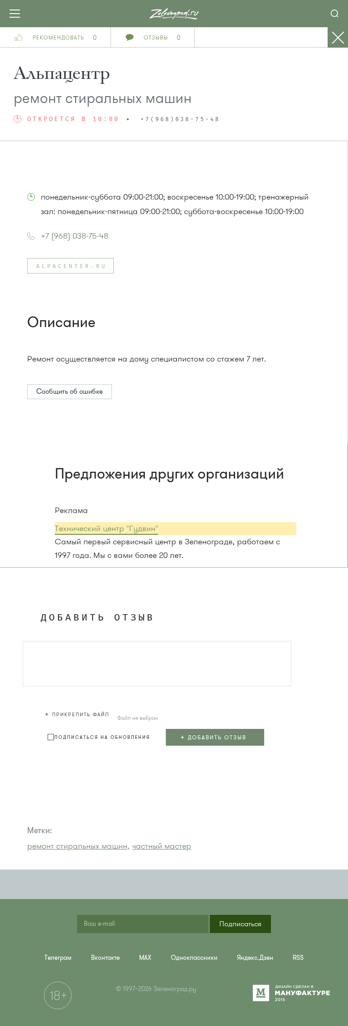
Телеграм (58, 957)
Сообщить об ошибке (69, 391)
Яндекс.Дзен (255, 957)
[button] (78, 713)
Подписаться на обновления (102, 737)
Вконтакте (105, 957)
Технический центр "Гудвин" (106, 528)
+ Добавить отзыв (213, 737)
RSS (298, 957)
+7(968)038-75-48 (180, 119)
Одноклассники (194, 957)
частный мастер (161, 845)
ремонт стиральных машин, (78, 845)
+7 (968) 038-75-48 (74, 235)
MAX (145, 957)
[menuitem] (58, 958)
